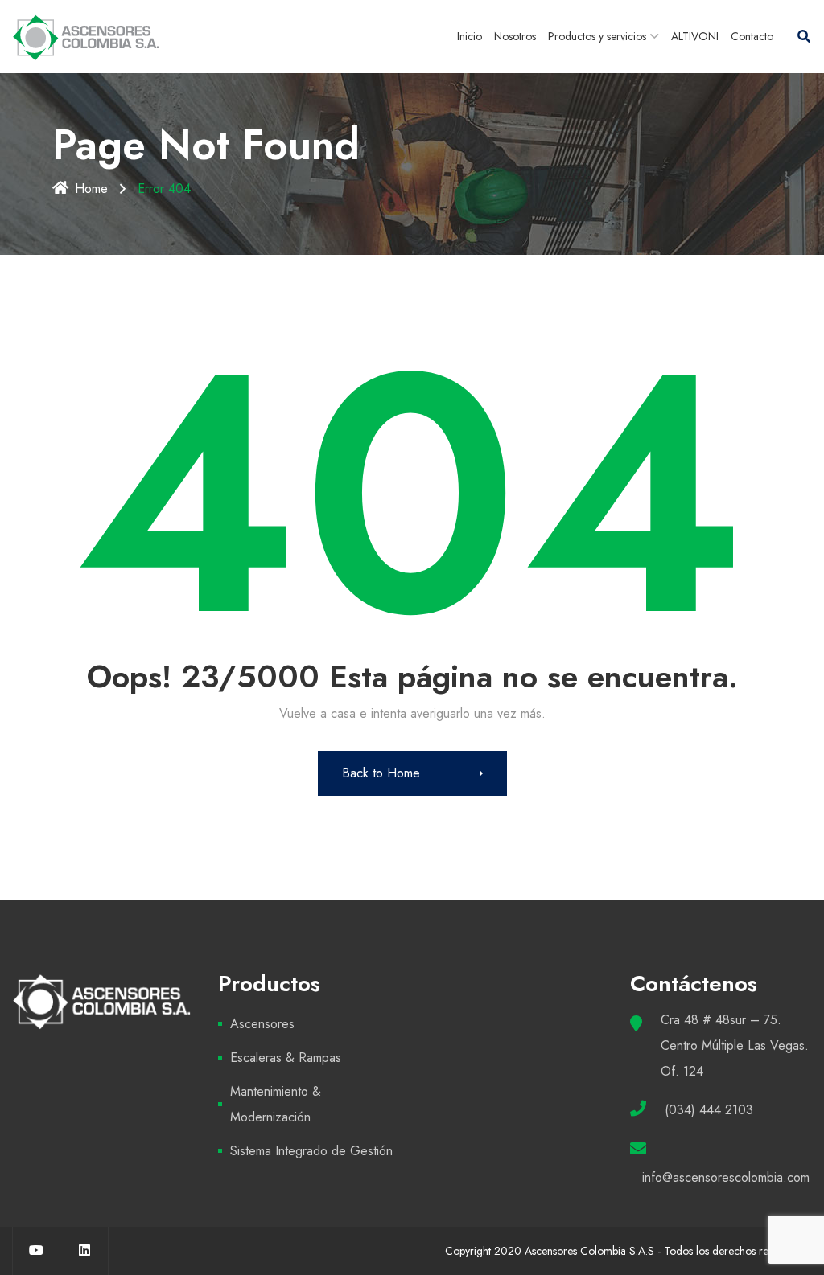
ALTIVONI (695, 36)
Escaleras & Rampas (285, 1057)
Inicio (469, 36)
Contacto (752, 36)
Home (91, 188)
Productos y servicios (597, 36)
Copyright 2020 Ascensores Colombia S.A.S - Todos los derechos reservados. (628, 1251)
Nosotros (515, 36)
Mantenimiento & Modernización (275, 1104)
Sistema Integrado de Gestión (311, 1151)
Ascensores (262, 1024)
